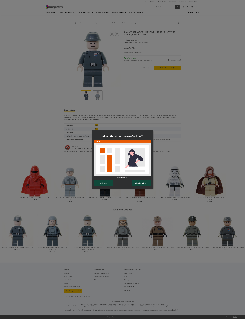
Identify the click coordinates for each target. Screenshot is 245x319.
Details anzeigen (122, 177)
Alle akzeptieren (141, 183)
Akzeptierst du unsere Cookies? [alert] (122, 136)
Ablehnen (103, 183)
